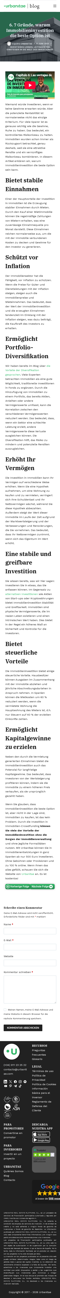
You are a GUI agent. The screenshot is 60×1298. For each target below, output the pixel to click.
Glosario (37, 1059)
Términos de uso (43, 1071)
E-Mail (9, 940)
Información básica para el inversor (41, 1093)
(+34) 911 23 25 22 (15, 1065)
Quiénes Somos (14, 1171)
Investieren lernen (21, 47)
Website (8, 956)
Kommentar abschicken (23, 1027)
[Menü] (54, 5)
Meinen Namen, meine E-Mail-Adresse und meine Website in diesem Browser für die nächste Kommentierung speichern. (28, 1014)
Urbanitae (28, 874)
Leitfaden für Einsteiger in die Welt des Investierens (30, 48)
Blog (6, 1175)
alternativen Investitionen (21, 594)
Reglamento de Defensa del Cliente (41, 1106)
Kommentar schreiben (18, 972)
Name (8, 924)
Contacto (9, 1180)
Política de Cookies (44, 1084)
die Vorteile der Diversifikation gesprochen (27, 370)
